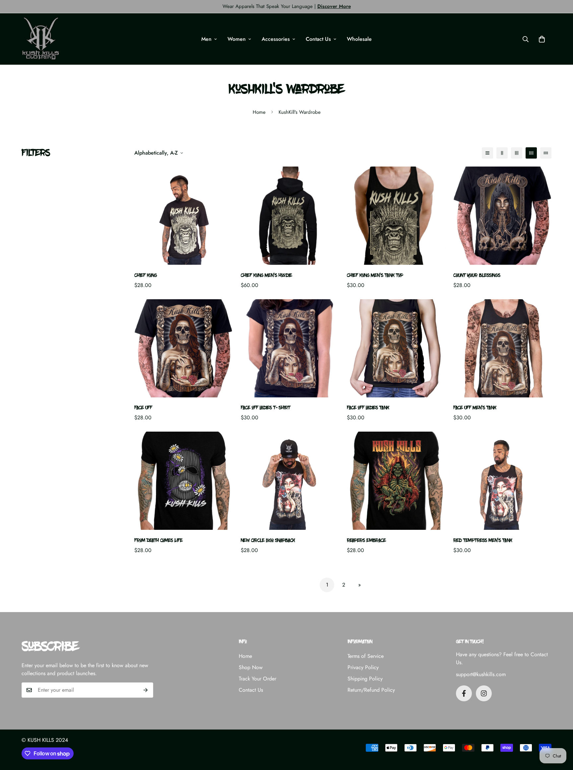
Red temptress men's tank (482, 540)
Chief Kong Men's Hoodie (266, 275)
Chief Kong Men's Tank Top (375, 275)
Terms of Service (366, 656)
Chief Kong (145, 275)
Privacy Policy (363, 667)
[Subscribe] (145, 690)
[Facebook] (464, 693)
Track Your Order (257, 678)
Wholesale (359, 39)
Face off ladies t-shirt (265, 408)
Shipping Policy (365, 678)
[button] (541, 39)
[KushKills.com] (41, 39)
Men (206, 39)
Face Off (143, 408)
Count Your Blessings (476, 275)
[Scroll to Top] (560, 733)
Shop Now (251, 667)
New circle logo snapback (268, 540)
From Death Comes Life (158, 540)
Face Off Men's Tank (474, 408)
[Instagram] (484, 693)
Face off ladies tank (368, 408)
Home (259, 112)
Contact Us (318, 39)
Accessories (276, 39)
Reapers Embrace (366, 540)
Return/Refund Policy (371, 690)
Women (236, 39)
